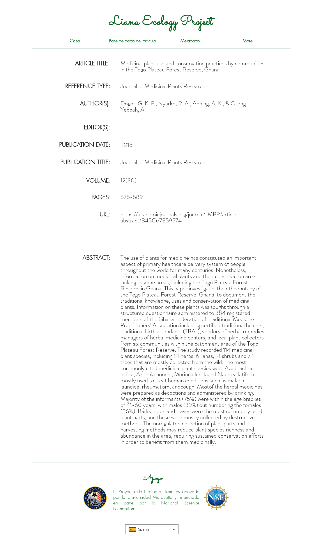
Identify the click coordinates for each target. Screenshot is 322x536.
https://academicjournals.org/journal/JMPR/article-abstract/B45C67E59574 (179, 217)
